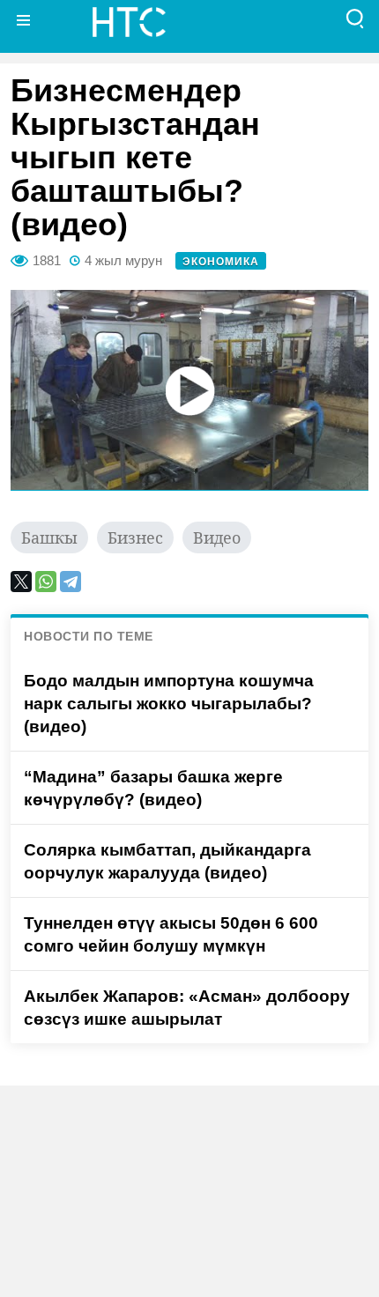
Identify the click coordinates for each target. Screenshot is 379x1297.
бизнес (135, 537)
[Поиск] (355, 20)
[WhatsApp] (45, 581)
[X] (21, 581)
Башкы (49, 537)
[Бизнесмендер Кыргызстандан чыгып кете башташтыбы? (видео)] (189, 390)
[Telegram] (70, 581)
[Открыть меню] (24, 20)
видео (217, 537)
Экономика (220, 262)
